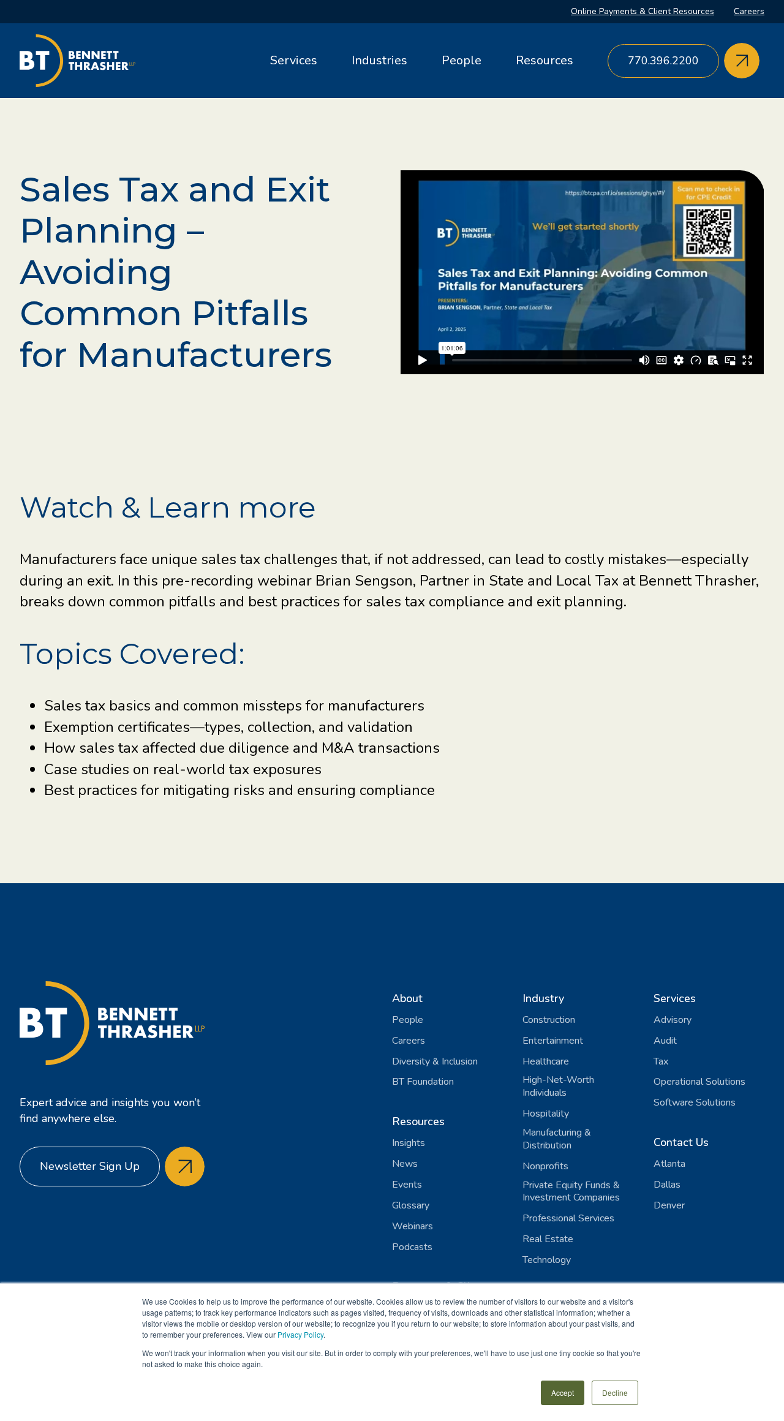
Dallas (667, 1184)
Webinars (412, 1226)
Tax (661, 1061)
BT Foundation (423, 1082)
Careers (749, 11)
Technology (546, 1260)
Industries (379, 60)
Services (293, 60)
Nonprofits (545, 1166)
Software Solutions (695, 1102)
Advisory (673, 1020)
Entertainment (552, 1041)
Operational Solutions (699, 1082)
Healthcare (545, 1061)
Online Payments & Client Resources (642, 11)
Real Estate (547, 1239)
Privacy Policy (300, 1334)
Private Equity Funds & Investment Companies (571, 1192)
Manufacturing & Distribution (556, 1139)
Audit (665, 1041)
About (407, 998)
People (461, 60)
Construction (548, 1020)
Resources (544, 60)
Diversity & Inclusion (435, 1061)
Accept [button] (562, 1392)
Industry (543, 998)
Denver (669, 1205)
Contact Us (681, 1142)
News (405, 1164)
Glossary (410, 1205)
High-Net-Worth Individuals (558, 1086)
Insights (408, 1143)
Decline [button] (615, 1392)
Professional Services (568, 1218)
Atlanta (669, 1164)
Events (407, 1184)
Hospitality (545, 1113)
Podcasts (412, 1247)
